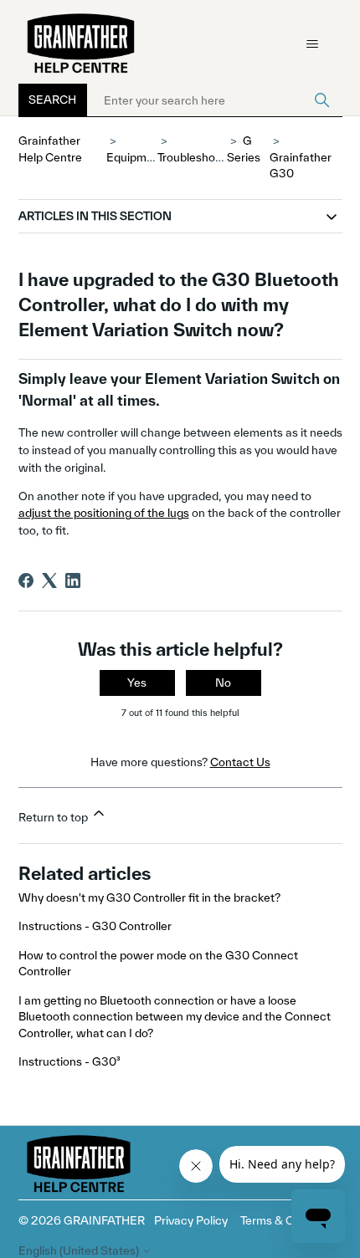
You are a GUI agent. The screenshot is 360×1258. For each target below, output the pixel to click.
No (223, 682)
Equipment (135, 157)
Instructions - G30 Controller (95, 926)
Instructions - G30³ (69, 1061)
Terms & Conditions (291, 1220)
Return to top (54, 817)
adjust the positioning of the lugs (103, 512)
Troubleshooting (199, 157)
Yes (137, 682)
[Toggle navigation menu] (312, 44)
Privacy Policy (191, 1220)
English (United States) (79, 1251)
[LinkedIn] (72, 580)
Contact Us (240, 762)
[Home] (81, 44)
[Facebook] (25, 580)
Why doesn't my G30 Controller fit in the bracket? (149, 897)
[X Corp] (49, 580)
